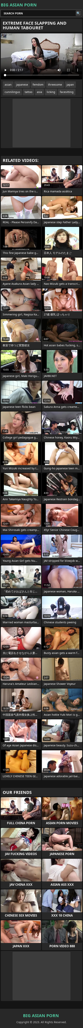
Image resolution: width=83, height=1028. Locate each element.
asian (8, 84)
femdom (38, 84)
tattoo (28, 92)
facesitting (67, 92)
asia (39, 92)
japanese (22, 84)
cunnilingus (12, 92)
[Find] (78, 13)
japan (70, 84)
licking (51, 92)
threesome (55, 84)
